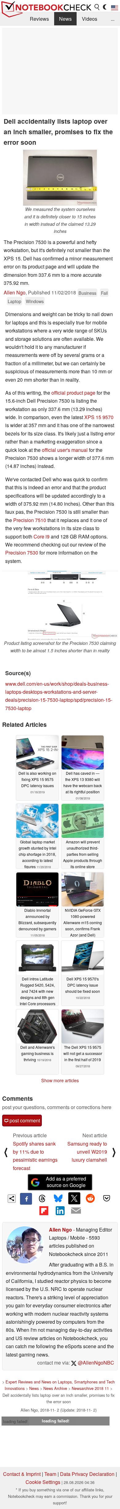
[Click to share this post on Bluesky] (58, 1199)
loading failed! (15, 1421)
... (112, 18)
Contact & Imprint (22, 1473)
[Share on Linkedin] (60, 1210)
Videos (89, 18)
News (65, 18)
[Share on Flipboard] (44, 1210)
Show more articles (60, 1080)
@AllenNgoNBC (95, 1362)
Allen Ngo (15, 292)
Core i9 (42, 536)
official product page (73, 392)
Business (87, 292)
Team (50, 1473)
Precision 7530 (21, 552)
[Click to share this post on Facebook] (26, 1199)
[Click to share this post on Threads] (42, 1199)
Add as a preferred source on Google (66, 1182)
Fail (104, 292)
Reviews (39, 18)
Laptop (14, 301)
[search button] (97, 7)
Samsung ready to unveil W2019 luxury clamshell (87, 1152)
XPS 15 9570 (99, 417)
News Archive (55, 1388)
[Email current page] (76, 1211)
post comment (24, 1120)
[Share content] (12, 1198)
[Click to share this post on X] (74, 1198)
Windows (35, 301)
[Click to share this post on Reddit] (90, 1198)
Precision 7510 (29, 520)
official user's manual (65, 449)
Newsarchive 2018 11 (90, 1388)
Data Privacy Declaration (87, 1473)
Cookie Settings (43, 1481)
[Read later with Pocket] (106, 1198)
